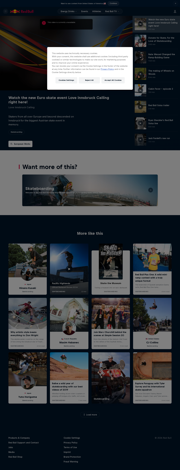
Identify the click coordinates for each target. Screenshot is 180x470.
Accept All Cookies (113, 80)
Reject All (89, 80)
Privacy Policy (107, 69)
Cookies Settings (66, 80)
